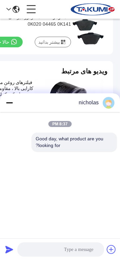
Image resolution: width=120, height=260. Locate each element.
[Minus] (9, 103)
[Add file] (111, 249)
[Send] (9, 249)
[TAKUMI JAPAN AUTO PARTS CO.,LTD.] (93, 9)
